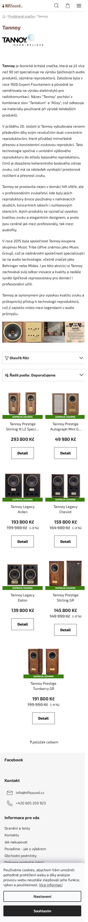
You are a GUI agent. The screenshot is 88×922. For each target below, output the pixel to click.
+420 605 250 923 (31, 803)
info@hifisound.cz (30, 792)
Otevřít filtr (19, 358)
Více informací (51, 885)
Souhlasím (42, 911)
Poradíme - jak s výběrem (25, 849)
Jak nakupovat (16, 842)
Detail (22, 453)
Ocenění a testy (17, 828)
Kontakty (12, 835)
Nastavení (42, 896)
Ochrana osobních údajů (24, 862)
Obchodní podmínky (21, 855)
